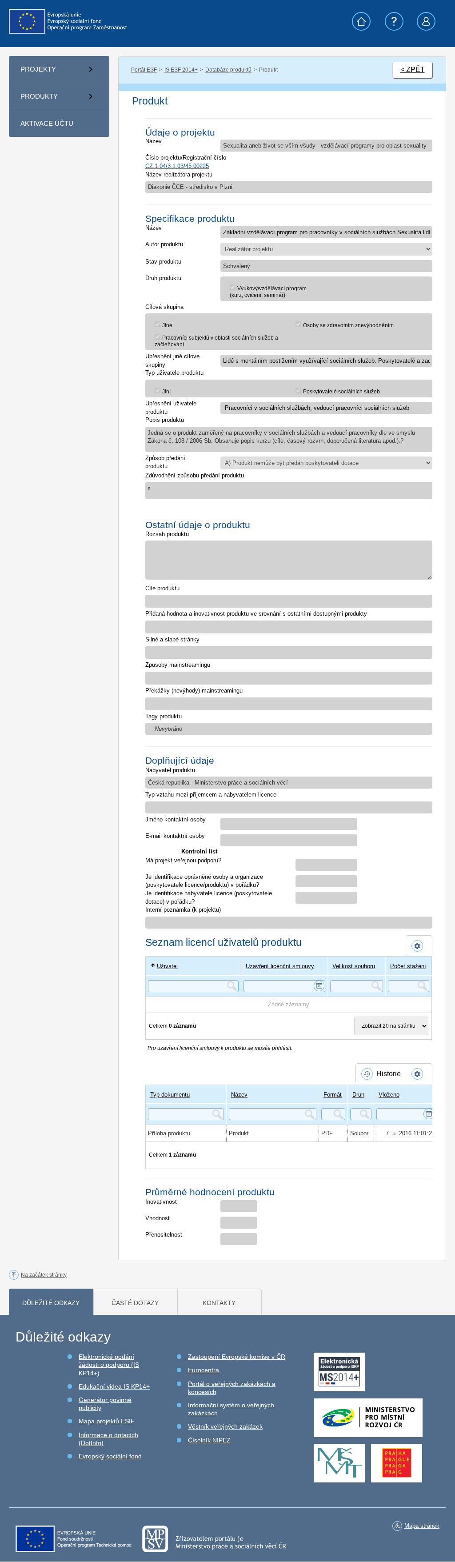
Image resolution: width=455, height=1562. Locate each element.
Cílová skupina (164, 307)
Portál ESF (144, 70)
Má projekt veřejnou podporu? (183, 860)
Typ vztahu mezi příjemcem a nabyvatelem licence (210, 794)
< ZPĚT (412, 69)
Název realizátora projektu (178, 174)
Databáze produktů (228, 70)
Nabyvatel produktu (170, 770)
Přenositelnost (163, 1234)
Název (153, 141)
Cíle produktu (162, 588)
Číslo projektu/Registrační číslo (185, 157)
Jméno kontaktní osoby (175, 819)
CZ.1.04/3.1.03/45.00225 (177, 166)
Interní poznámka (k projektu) (183, 909)
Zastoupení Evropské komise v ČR (236, 1356)
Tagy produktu (163, 716)
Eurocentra (204, 1370)
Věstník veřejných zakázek (225, 1426)
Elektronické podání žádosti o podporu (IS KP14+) (109, 1364)
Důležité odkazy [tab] (51, 1302)
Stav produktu (163, 261)
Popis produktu (164, 420)
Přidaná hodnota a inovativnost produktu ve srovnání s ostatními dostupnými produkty (256, 613)
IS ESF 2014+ (181, 70)
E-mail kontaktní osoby (175, 836)
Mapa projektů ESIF (107, 1421)
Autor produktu (164, 244)
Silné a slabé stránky (172, 639)
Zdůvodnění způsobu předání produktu (194, 475)
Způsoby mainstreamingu (177, 664)
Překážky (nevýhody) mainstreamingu (194, 690)
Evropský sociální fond (110, 1456)
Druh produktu (163, 278)
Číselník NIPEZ (209, 1440)
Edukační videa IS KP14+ (114, 1386)
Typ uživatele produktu (174, 372)
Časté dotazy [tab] (135, 1302)
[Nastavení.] (419, 946)
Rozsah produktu (167, 534)
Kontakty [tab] (219, 1302)
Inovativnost (161, 1201)
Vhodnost (157, 1218)
